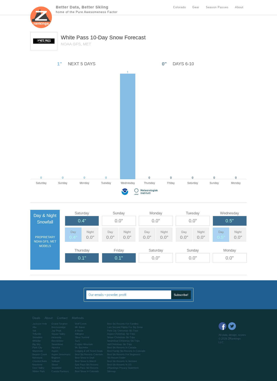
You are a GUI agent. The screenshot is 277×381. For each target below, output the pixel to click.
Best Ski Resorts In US (119, 364)
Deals (36, 318)
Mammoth (37, 351)
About (49, 318)
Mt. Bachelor (81, 347)
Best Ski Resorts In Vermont (122, 361)
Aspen (55, 351)
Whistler (36, 341)
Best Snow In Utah (84, 357)
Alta (34, 327)
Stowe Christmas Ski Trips (121, 337)
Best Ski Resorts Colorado (89, 354)
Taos (77, 341)
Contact (62, 318)
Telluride (36, 334)
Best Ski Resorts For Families (122, 323)
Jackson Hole (39, 323)
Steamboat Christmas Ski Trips (123, 341)
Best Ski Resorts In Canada (121, 347)
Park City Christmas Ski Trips (122, 330)
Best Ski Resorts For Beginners (123, 354)
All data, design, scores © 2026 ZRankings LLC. (232, 338)
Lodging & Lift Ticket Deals (89, 351)
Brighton (56, 357)
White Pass (75, 37)
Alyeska (56, 347)
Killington (79, 334)
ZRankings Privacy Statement (122, 368)
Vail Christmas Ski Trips (119, 344)
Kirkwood (37, 357)
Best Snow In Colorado (87, 371)
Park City (37, 347)
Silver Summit (82, 337)
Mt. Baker (80, 327)
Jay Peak (56, 330)
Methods (78, 318)
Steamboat (57, 344)
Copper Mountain (84, 344)
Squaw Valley (58, 334)
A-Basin (79, 330)
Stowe (55, 364)
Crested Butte (39, 361)
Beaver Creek (39, 354)
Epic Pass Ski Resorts (86, 364)
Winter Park (38, 371)
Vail (34, 330)
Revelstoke (57, 341)
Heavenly (56, 337)
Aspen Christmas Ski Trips (121, 334)
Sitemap (111, 371)
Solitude (56, 361)
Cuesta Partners (60, 371)
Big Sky (36, 344)
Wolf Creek (81, 323)
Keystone (37, 364)
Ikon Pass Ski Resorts (86, 368)
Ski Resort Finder (116, 357)
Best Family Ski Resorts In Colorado (126, 351)
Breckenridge (59, 327)
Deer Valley (38, 368)
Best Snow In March (85, 361)
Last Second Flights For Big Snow (125, 327)
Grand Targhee (60, 323)
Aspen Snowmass (61, 354)
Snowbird (37, 337)
